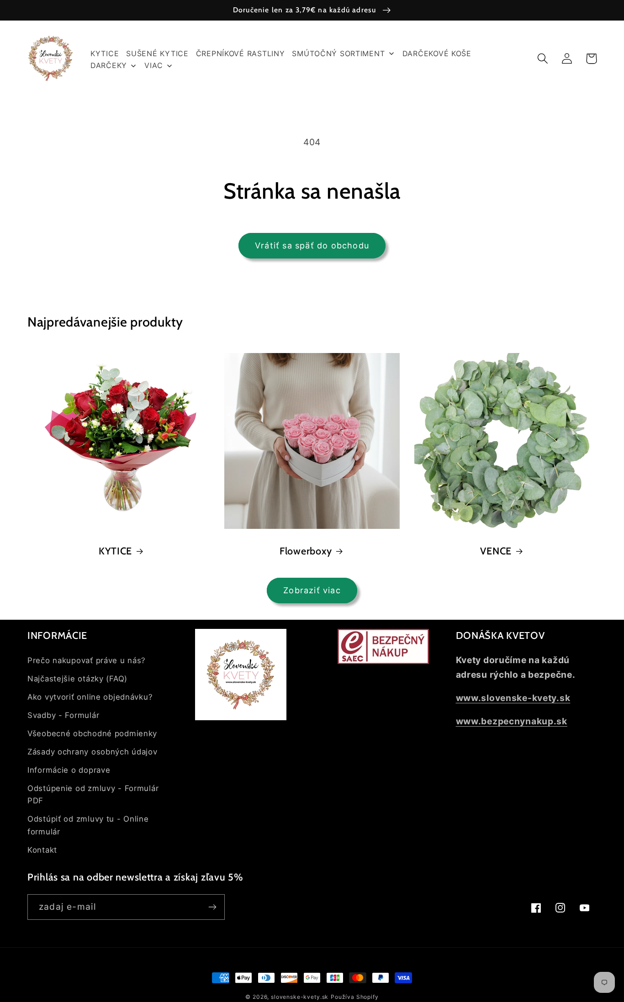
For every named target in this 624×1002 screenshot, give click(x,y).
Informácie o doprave (68, 770)
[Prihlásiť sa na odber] (212, 907)
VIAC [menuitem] (153, 65)
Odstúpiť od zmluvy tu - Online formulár (88, 825)
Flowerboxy (306, 551)
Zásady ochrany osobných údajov (92, 751)
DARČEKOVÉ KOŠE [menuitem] (436, 53)
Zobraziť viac (312, 590)
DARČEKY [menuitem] (108, 65)
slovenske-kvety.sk (299, 996)
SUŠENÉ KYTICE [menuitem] (157, 53)
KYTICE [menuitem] (104, 53)
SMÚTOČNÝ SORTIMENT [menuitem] (338, 53)
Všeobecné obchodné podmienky (92, 733)
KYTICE (115, 551)
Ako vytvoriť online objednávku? (90, 696)
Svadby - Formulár (63, 715)
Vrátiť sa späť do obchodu (312, 245)
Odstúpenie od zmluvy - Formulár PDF (93, 795)
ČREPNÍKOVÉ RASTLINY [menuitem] (240, 53)
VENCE (496, 551)
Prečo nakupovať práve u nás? (86, 660)
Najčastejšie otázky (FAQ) (77, 678)
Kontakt (42, 849)
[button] (543, 59)
